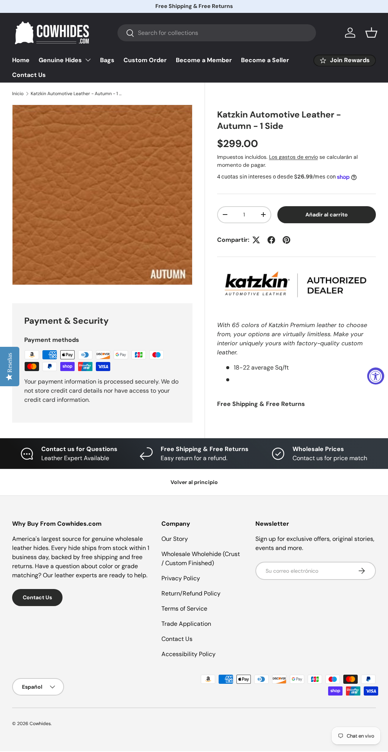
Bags (107, 60)
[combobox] (216, 32)
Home (21, 60)
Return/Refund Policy (191, 593)
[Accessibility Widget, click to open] (375, 376)
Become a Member (204, 60)
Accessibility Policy (188, 654)
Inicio (17, 94)
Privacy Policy (180, 578)
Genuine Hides (60, 60)
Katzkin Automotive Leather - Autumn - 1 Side (76, 94)
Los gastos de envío (293, 157)
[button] (371, 32)
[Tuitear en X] (256, 240)
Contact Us (29, 75)
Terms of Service (184, 609)
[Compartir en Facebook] (271, 240)
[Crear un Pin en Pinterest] (286, 240)
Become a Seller (265, 60)
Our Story (174, 539)
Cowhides (40, 724)
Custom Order (145, 60)
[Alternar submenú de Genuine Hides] (87, 59)
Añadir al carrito (326, 214)
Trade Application (186, 624)
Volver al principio (194, 482)
